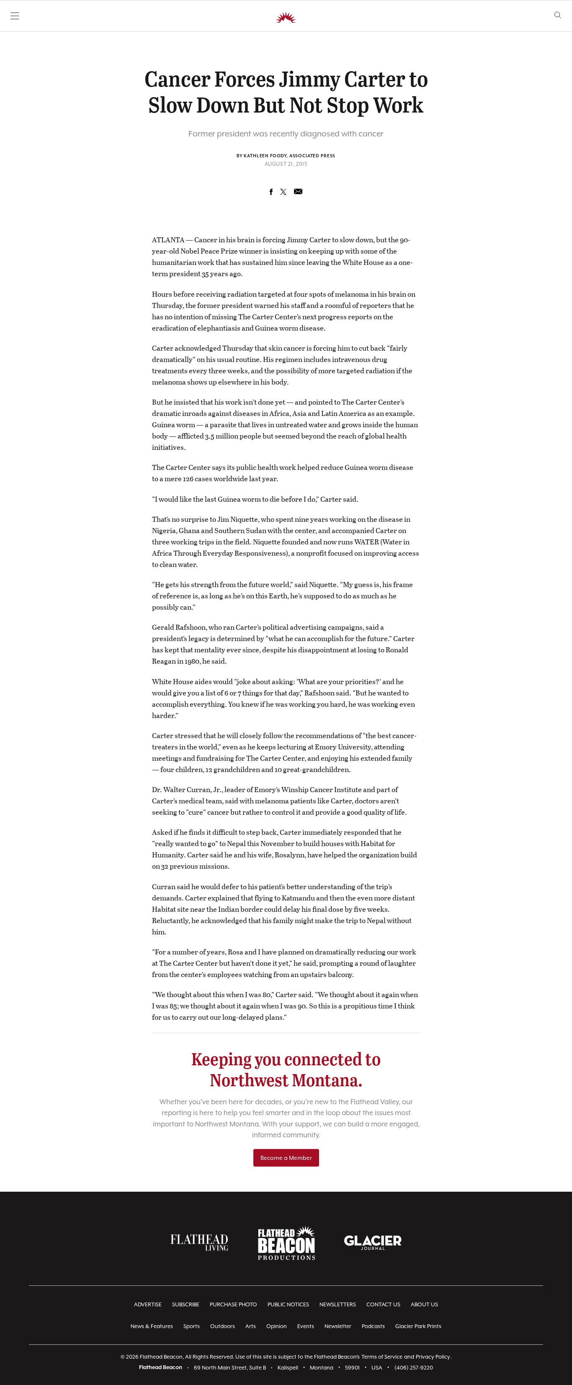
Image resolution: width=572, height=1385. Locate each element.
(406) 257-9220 (413, 1367)
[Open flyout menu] (15, 16)
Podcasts (373, 1326)
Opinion (276, 1326)
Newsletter (338, 1326)
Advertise (148, 1304)
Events (305, 1326)
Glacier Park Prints (418, 1326)
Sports (191, 1326)
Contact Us (383, 1304)
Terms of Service (381, 1357)
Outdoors (222, 1326)
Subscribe (185, 1304)
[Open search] (558, 15)
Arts (250, 1326)
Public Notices (288, 1304)
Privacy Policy (433, 1357)
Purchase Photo (233, 1304)
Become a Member (286, 1157)
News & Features (152, 1326)
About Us (424, 1304)
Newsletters (337, 1304)
